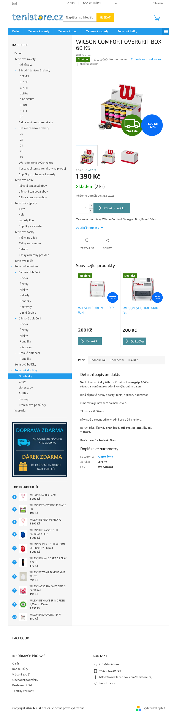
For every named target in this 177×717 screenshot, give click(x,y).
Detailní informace (87, 228)
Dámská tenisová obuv (33, 192)
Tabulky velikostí (23, 691)
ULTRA (24, 93)
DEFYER (24, 76)
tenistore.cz (107, 683)
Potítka (23, 393)
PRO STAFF (27, 99)
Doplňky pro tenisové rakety (37, 174)
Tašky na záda (28, 238)
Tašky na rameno (30, 243)
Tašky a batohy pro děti (34, 255)
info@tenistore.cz (111, 664)
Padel (18, 53)
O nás (70, 3)
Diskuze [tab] (133, 360)
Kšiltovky (26, 307)
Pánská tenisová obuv (33, 186)
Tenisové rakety (25, 59)
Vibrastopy (26, 387)
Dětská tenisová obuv (33, 197)
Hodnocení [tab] (117, 360)
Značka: (88, 64)
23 (21, 145)
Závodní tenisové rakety (34, 70)
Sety (22, 209)
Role (22, 215)
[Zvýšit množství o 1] (91, 205)
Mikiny (24, 290)
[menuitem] (16, 31)
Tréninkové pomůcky (32, 405)
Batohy (23, 249)
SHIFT (23, 111)
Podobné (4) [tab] (98, 360)
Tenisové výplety (25, 203)
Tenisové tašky (24, 232)
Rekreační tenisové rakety (36, 122)
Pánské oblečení (29, 272)
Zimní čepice (28, 313)
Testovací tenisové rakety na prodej (42, 169)
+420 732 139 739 (110, 671)
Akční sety (25, 65)
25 (21, 140)
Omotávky (25, 376)
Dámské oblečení (30, 318)
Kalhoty (25, 295)
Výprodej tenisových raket (36, 163)
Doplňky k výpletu (30, 226)
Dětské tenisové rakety (34, 128)
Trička (24, 278)
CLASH (24, 88)
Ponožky (25, 301)
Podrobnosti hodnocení (146, 59)
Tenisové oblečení (26, 266)
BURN (23, 105)
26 (21, 134)
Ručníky (24, 399)
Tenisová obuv (23, 180)
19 (21, 157)
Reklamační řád (22, 685)
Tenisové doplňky (26, 370)
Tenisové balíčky (25, 364)
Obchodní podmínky (25, 680)
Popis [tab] (81, 360)
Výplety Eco (26, 220)
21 (21, 151)
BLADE (24, 82)
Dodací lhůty (92, 3)
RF (21, 117)
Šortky (24, 284)
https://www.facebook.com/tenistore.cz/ (126, 677)
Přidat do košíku (114, 208)
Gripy (22, 382)
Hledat (105, 17)
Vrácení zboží (21, 674)
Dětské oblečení (29, 353)
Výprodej (20, 411)
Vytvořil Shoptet (154, 708)
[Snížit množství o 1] (91, 210)
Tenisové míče (23, 261)
